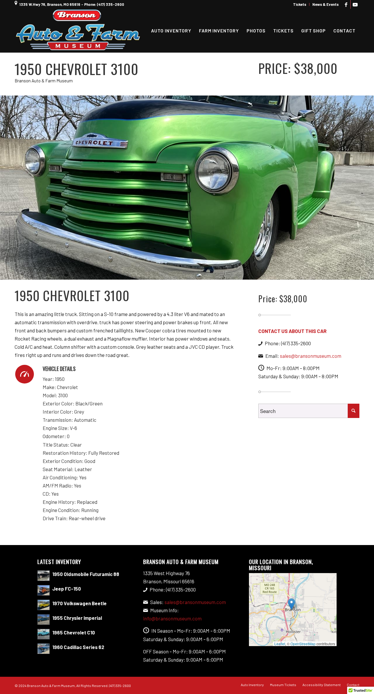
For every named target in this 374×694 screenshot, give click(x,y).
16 (166, 274)
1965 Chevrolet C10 (73, 632)
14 (157, 274)
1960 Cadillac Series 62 (78, 647)
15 (161, 274)
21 (189, 274)
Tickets (299, 4)
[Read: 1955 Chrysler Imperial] (43, 619)
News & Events (325, 4)
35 (255, 274)
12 (147, 274)
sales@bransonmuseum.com (310, 356)
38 (269, 274)
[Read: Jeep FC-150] (43, 590)
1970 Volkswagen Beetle (79, 603)
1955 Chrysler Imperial (77, 618)
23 (199, 274)
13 (152, 274)
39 (273, 274)
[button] (291, 604)
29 (227, 274)
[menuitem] (299, 4)
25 (208, 274)
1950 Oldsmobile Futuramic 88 (85, 574)
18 (175, 274)
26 (213, 274)
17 (171, 274)
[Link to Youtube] (355, 4)
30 (231, 274)
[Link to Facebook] (346, 4)
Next (369, 187)
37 (264, 274)
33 (245, 274)
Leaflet (279, 643)
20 (185, 274)
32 (241, 274)
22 (194, 274)
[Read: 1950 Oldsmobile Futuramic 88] (43, 575)
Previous (5, 187)
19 (180, 274)
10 (138, 274)
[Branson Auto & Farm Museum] (78, 31)
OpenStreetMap (303, 643)
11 (143, 274)
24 (203, 274)
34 (250, 274)
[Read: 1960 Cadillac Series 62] (43, 648)
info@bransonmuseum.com (172, 618)
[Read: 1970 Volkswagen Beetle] (43, 605)
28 (222, 274)
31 (236, 274)
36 (259, 274)
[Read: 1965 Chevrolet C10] (43, 634)
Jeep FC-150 (66, 588)
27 (217, 274)
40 (278, 274)
